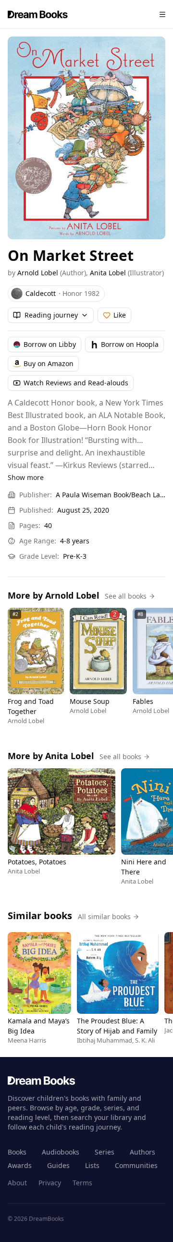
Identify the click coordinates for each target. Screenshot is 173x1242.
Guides (58, 1165)
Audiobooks (60, 1151)
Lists (92, 1165)
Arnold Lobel (37, 272)
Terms (82, 1182)
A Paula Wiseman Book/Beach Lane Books (110, 494)
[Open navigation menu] (162, 14)
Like (119, 315)
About (17, 1182)
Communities (136, 1165)
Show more (26, 477)
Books (17, 1151)
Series (104, 1151)
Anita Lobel (108, 272)
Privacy (49, 1182)
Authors (142, 1151)
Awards (20, 1165)
